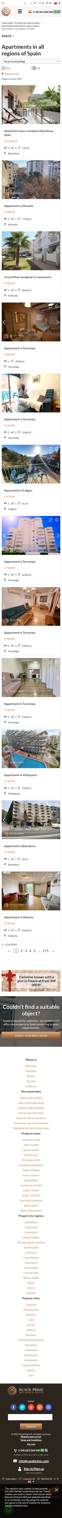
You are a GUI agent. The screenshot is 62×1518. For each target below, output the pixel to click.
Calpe (31, 1319)
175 (45, 951)
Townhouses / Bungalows (31, 1165)
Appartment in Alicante (18, 206)
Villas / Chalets (31, 1144)
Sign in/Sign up (34, 1469)
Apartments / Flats (31, 1139)
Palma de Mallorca (31, 1365)
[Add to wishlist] (57, 89)
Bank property (31, 1205)
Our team (31, 1081)
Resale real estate (31, 1170)
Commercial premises (31, 1185)
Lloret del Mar (31, 1355)
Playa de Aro (31, 1344)
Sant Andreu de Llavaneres (31, 1339)
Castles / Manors (31, 1190)
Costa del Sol (31, 1232)
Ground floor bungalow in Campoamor (28, 277)
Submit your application (31, 1035)
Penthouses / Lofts (31, 1159)
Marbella (31, 1292)
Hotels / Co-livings (31, 1195)
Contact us (31, 1086)
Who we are (31, 1065)
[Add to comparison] (50, 89)
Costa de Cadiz (31, 1272)
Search (31, 1426)
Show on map (11, 73)
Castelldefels (31, 1349)
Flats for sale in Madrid (31, 1097)
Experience (31, 1070)
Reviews (31, 1076)
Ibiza (31, 1375)
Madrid (31, 1287)
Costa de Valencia (31, 1237)
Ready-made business (31, 1210)
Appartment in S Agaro (18, 490)
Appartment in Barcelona (19, 846)
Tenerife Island (31, 1247)
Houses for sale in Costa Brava (31, 1117)
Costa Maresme (31, 1257)
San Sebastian (31, 1360)
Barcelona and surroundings (31, 1242)
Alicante (31, 1324)
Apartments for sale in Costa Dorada (31, 1128)
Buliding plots (31, 1154)
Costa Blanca (31, 1222)
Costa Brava (31, 1252)
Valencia (31, 1329)
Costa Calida (31, 1227)
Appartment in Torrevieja (19, 348)
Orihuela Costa (31, 1309)
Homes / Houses (31, 1149)
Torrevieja (31, 1304)
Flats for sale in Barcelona (31, 1102)
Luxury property (31, 1175)
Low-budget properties (31, 1200)
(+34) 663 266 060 (43, 11)
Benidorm (31, 1314)
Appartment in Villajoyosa (20, 775)
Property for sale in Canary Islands (31, 1123)
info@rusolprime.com (34, 1461)
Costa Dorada (31, 1267)
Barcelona (31, 1334)
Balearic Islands (31, 1277)
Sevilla (31, 1282)
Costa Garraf (31, 1262)
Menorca (31, 1370)
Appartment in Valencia (18, 917)
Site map (31, 1444)
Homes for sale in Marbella (31, 1107)
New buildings (31, 1180)
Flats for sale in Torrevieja (31, 1112)
